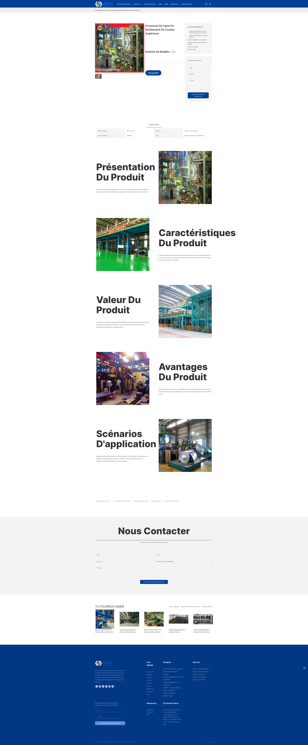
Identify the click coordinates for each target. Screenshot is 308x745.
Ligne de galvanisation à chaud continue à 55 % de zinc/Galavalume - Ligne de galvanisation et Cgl (104, 631)
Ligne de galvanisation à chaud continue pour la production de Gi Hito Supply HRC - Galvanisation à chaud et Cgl (129, 631)
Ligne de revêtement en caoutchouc (190, 606)
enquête (153, 72)
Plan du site (209, 742)
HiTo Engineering (100, 10)
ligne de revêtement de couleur (103, 501)
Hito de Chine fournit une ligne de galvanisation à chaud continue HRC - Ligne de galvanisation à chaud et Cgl (153, 631)
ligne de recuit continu (156, 501)
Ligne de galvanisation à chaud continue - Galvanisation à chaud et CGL (177, 631)
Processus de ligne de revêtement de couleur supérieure (123, 10)
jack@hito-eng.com (172, 714)
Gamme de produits (207, 606)
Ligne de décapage (174, 606)
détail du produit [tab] (154, 124)
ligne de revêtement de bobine (171, 501)
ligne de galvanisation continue (141, 501)
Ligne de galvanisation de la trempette (122, 501)
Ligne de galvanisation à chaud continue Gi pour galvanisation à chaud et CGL (201, 631)
